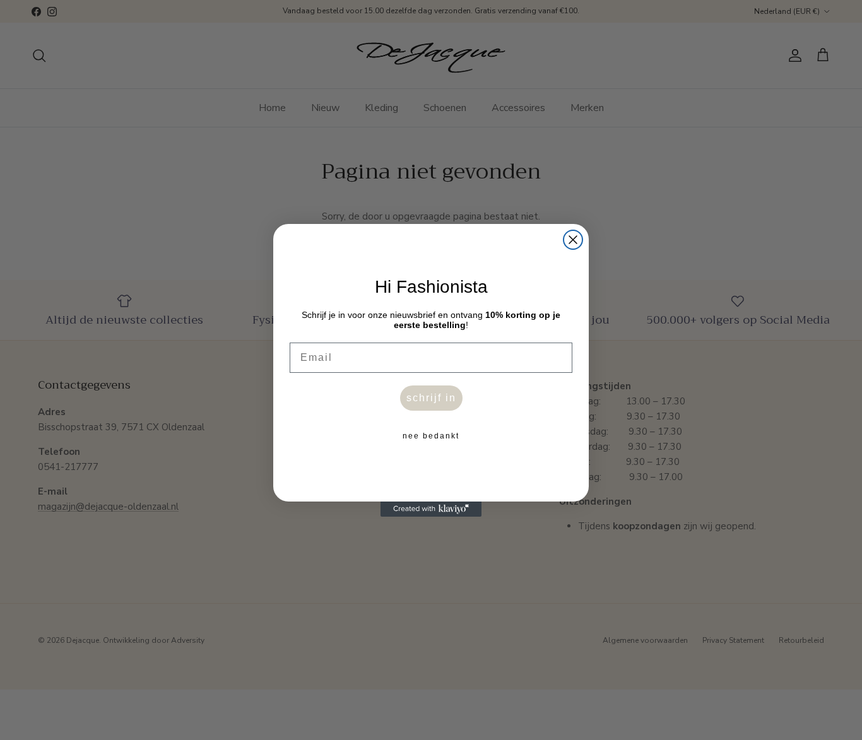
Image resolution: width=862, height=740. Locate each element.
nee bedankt (431, 436)
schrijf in (431, 397)
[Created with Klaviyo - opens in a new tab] (431, 509)
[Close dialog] (573, 239)
